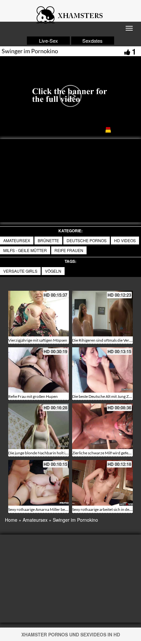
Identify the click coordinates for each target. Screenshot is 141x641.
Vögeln (53, 271)
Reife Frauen (68, 250)
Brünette (48, 240)
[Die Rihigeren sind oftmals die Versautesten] (102, 313)
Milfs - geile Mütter (25, 250)
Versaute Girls (20, 271)
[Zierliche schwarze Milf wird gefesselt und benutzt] (102, 426)
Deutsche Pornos (87, 240)
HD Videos (125, 240)
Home (11, 519)
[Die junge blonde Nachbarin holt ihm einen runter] (38, 426)
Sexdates (92, 40)
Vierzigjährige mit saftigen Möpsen (37, 340)
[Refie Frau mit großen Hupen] (38, 370)
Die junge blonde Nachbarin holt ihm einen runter (50, 452)
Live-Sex (48, 40)
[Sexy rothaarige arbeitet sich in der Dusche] (102, 483)
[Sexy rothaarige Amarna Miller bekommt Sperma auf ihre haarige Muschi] (38, 483)
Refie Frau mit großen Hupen (33, 396)
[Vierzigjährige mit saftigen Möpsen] (38, 313)
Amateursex (16, 240)
